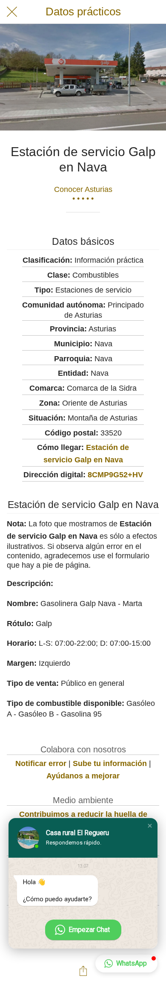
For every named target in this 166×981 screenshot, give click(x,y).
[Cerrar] (12, 12)
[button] (150, 825)
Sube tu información (110, 763)
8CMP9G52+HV (115, 474)
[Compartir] (83, 971)
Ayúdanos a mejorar (83, 776)
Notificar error (40, 763)
